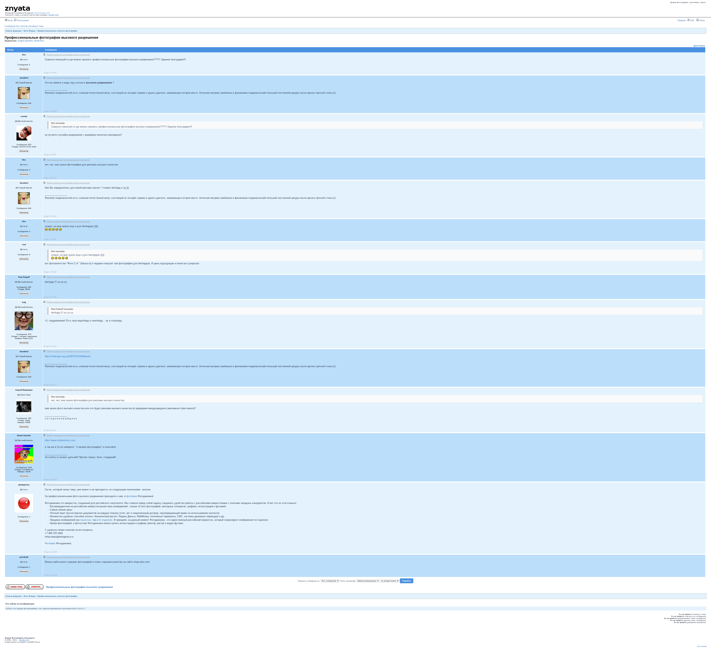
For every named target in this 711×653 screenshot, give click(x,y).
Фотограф (701, 646)
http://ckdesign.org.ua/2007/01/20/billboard (67, 356)
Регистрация (22, 20)
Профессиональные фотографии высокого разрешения (79, 587)
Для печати (699, 46)
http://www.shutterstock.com (60, 440)
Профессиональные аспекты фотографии (57, 31)
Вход (9, 20)
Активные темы (36, 26)
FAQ (692, 20)
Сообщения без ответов (16, 26)
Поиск (702, 20)
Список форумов (13, 31)
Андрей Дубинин (25, 41)
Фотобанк (50, 543)
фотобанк (131, 496)
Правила (681, 20)
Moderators (39, 41)
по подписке (105, 519)
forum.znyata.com (42, 13)
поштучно (85, 519)
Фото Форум (29, 31)
